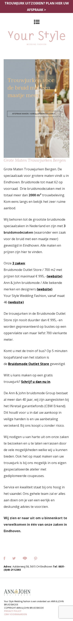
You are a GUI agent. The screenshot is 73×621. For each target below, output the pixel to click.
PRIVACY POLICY (12, 611)
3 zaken (18, 263)
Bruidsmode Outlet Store (28, 364)
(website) (54, 276)
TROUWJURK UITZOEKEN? (36, 6)
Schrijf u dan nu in (35, 381)
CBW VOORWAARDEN (15, 614)
